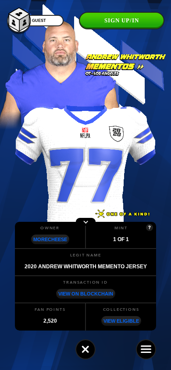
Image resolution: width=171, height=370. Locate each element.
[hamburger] (146, 349)
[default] (85, 349)
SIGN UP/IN (121, 20)
